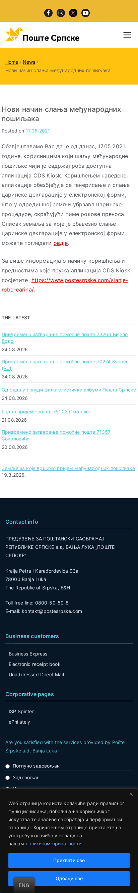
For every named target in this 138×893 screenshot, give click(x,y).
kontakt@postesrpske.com (52, 611)
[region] (69, 840)
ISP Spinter (21, 711)
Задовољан (26, 777)
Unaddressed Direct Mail (36, 674)
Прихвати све (69, 860)
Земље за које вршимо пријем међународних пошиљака (68, 468)
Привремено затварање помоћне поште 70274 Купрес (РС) (65, 365)
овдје (61, 243)
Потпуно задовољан (36, 766)
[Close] (131, 794)
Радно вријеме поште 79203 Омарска (46, 411)
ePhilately (19, 722)
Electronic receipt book (35, 664)
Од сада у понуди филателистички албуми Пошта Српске (69, 389)
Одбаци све (69, 878)
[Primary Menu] (127, 35)
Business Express (28, 653)
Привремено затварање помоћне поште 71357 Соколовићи (56, 435)
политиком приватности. (54, 843)
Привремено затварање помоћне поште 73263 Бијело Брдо (65, 337)
